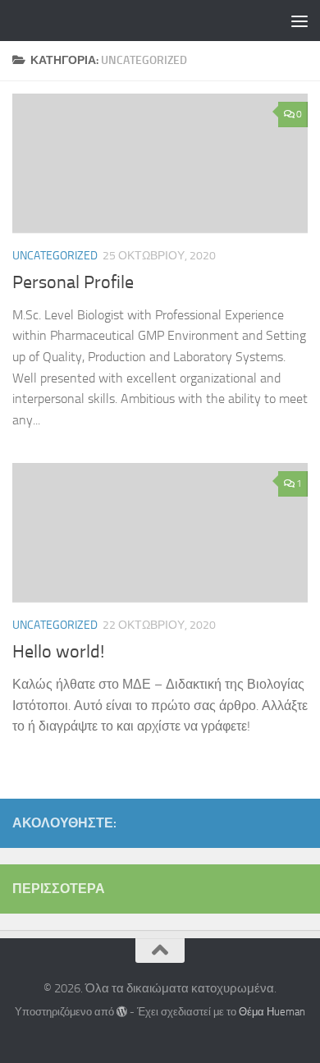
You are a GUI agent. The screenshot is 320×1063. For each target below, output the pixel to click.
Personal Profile (73, 282)
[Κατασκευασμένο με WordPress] (122, 1011)
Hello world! (58, 651)
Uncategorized (55, 256)
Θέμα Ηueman (272, 1012)
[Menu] (299, 20)
